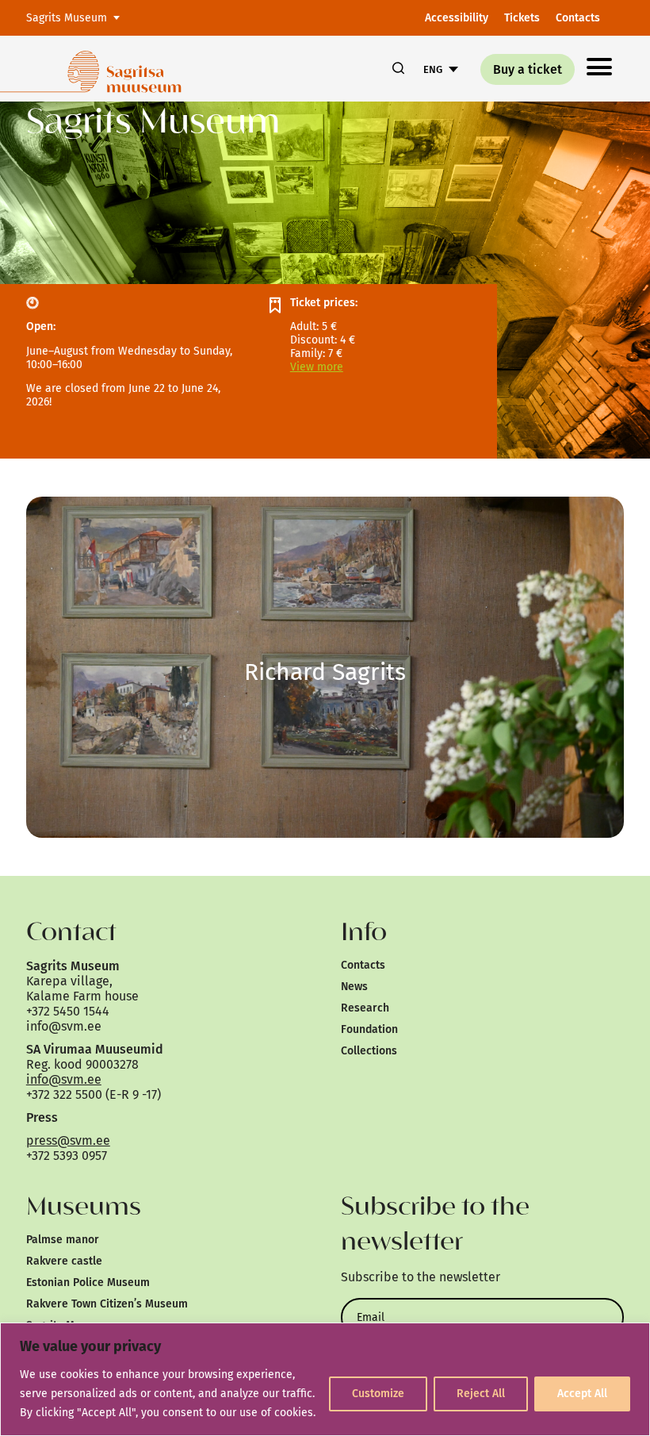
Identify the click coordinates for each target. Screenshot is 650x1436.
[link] (129, 69)
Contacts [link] (578, 18)
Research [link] (365, 1008)
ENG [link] (432, 69)
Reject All (481, 1393)
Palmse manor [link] (62, 1239)
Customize (378, 1393)
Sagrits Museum (66, 18)
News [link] (354, 986)
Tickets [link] (522, 18)
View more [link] (316, 367)
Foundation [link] (369, 1029)
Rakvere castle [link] (64, 1261)
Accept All (582, 1393)
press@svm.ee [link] (68, 1140)
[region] (325, 1379)
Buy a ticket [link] (527, 69)
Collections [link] (369, 1051)
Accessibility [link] (456, 18)
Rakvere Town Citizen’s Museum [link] (107, 1304)
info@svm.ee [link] (63, 1079)
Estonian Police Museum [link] (88, 1282)
